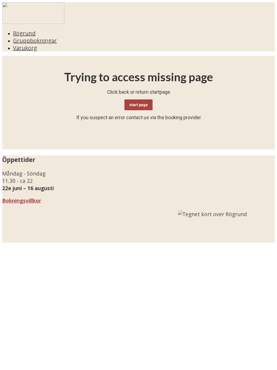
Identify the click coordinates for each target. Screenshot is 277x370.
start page (138, 105)
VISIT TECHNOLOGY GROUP (42, 239)
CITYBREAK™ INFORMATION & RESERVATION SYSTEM (199, 239)
